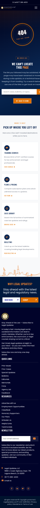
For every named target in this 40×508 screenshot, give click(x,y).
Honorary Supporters (10, 413)
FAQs (4, 386)
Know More (9, 300)
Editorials (5, 379)
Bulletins (5, 376)
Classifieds (6, 410)
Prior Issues (6, 365)
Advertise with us (9, 403)
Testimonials (7, 427)
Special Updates (8, 372)
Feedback (6, 393)
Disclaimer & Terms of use (23, 504)
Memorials (6, 382)
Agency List (6, 389)
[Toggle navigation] (36, 8)
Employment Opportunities (13, 406)
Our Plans (6, 417)
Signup (25, 300)
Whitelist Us (6, 420)
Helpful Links (7, 423)
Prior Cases (6, 369)
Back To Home (24, 101)
